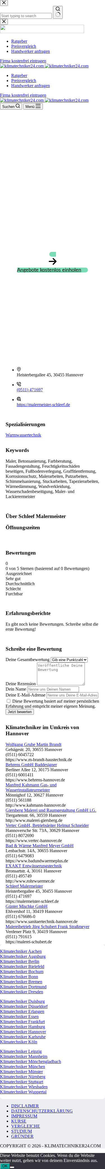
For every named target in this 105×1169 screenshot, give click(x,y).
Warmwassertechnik (23, 435)
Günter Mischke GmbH (27, 906)
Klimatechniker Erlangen (22, 1011)
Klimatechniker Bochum (21, 971)
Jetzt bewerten (20, 712)
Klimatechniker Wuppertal (23, 1091)
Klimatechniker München (22, 1066)
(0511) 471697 (30, 389)
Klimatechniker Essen (19, 1016)
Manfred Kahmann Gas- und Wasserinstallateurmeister (31, 787)
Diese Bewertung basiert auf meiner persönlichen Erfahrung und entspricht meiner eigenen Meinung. (52, 704)
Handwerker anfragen (30, 85)
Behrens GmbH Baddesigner (31, 764)
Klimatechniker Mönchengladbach (30, 1061)
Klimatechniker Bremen (21, 981)
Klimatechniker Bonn (19, 976)
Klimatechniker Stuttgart (21, 1081)
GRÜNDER (22, 1136)
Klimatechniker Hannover (23, 1031)
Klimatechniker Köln (18, 1041)
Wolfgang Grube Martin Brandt (33, 744)
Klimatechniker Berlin (19, 961)
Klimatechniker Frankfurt (22, 1021)
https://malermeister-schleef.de (43, 404)
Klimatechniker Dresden (21, 991)
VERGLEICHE (25, 1126)
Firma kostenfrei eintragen (23, 95)
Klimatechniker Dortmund (23, 986)
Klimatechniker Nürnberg (22, 1076)
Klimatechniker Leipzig (21, 1051)
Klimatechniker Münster (21, 1071)
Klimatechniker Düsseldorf (24, 1006)
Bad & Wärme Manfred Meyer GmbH (40, 845)
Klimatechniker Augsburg (23, 956)
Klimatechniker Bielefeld (22, 966)
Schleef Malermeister (24, 886)
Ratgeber (19, 75)
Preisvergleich (23, 80)
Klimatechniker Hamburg (22, 1026)
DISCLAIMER (25, 1106)
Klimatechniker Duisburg (22, 1001)
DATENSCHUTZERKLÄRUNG (42, 1111)
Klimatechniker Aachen (21, 951)
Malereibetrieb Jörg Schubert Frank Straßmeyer (47, 926)
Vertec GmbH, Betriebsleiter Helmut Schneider (47, 825)
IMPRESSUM (24, 1116)
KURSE (18, 1121)
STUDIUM (21, 1131)
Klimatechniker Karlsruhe (23, 1036)
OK (5, 1166)
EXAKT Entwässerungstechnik (34, 865)
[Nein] (12, 1167)
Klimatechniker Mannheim (23, 1056)
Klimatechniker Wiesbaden (24, 1086)
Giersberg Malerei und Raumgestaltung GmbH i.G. (51, 810)
